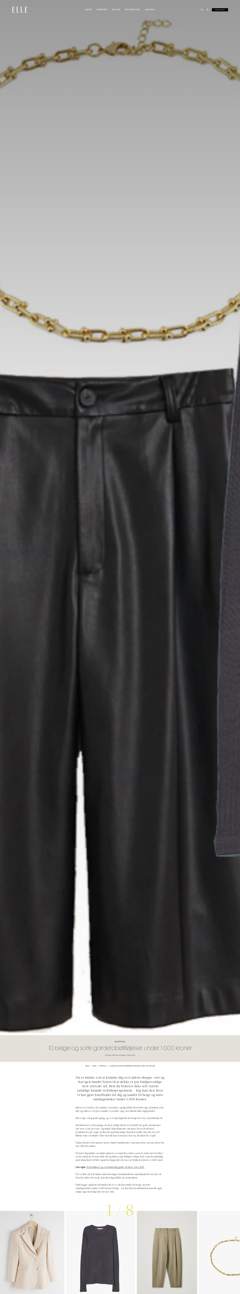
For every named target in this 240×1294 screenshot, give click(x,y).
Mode (88, 10)
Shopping (120, 1042)
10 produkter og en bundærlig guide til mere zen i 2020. (115, 1167)
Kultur (116, 10)
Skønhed (102, 10)
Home (87, 1066)
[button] (142, 1210)
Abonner (220, 10)
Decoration (132, 10)
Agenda (150, 10)
